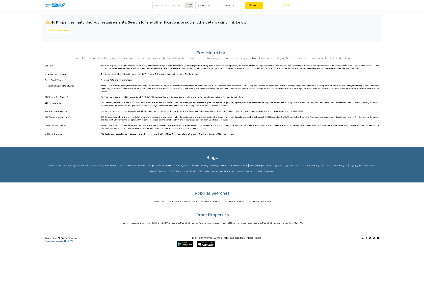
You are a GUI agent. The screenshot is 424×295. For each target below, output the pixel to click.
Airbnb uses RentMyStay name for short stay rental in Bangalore (242, 171)
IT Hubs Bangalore (315, 165)
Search (253, 5)
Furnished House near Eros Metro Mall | (137, 223)
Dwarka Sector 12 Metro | (218, 201)
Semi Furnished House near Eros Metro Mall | (252, 223)
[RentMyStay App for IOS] (205, 244)
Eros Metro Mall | (158, 201)
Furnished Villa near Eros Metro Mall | (173, 223)
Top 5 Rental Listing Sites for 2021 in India (190, 171)
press (250, 238)
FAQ (194, 238)
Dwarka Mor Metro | (263, 201)
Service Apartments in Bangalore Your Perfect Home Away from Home (82, 165)
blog (258, 238)
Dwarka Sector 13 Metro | (178, 201)
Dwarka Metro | (198, 201)
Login (286, 4)
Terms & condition (234, 238)
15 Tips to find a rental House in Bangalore (168, 165)
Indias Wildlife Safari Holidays (132, 165)
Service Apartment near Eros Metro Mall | (211, 223)
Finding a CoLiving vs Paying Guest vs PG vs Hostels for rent (219, 165)
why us (218, 238)
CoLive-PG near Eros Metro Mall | (289, 223)
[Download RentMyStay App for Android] (185, 244)
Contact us (205, 238)
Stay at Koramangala (337, 165)
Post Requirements (59, 30)
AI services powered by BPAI (59, 241)
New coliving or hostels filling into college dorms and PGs (277, 165)
